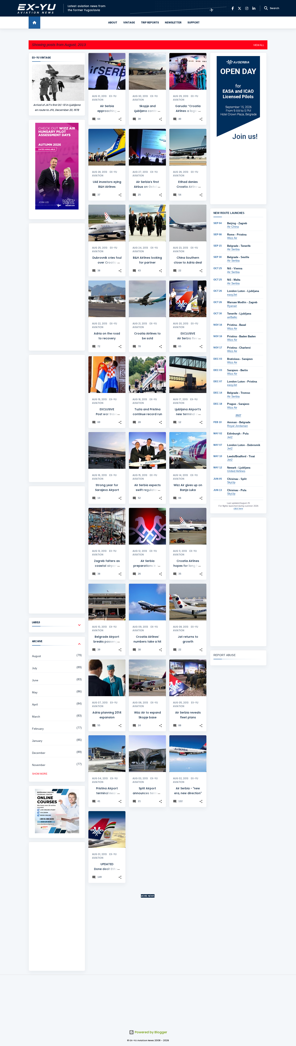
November (38, 765)
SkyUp (231, 482)
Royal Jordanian (237, 425)
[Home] (34, 23)
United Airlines (236, 471)
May (34, 692)
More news (148, 896)
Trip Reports (150, 22)
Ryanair (232, 305)
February (38, 728)
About (112, 22)
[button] (120, 119)
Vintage (129, 22)
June (35, 680)
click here (238, 508)
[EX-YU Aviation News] (35, 8)
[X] (239, 8)
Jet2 (230, 437)
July (34, 668)
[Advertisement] (57, 286)
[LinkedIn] (253, 8)
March (36, 716)
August (36, 656)
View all (258, 45)
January (37, 740)
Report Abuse (224, 655)
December (38, 752)
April (35, 704)
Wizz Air (232, 238)
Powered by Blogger (150, 1032)
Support (193, 22)
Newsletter (173, 22)
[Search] (266, 8)
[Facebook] (233, 8)
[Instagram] (246, 8)
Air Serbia (233, 249)
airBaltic (232, 317)
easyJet (232, 294)
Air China (233, 226)
